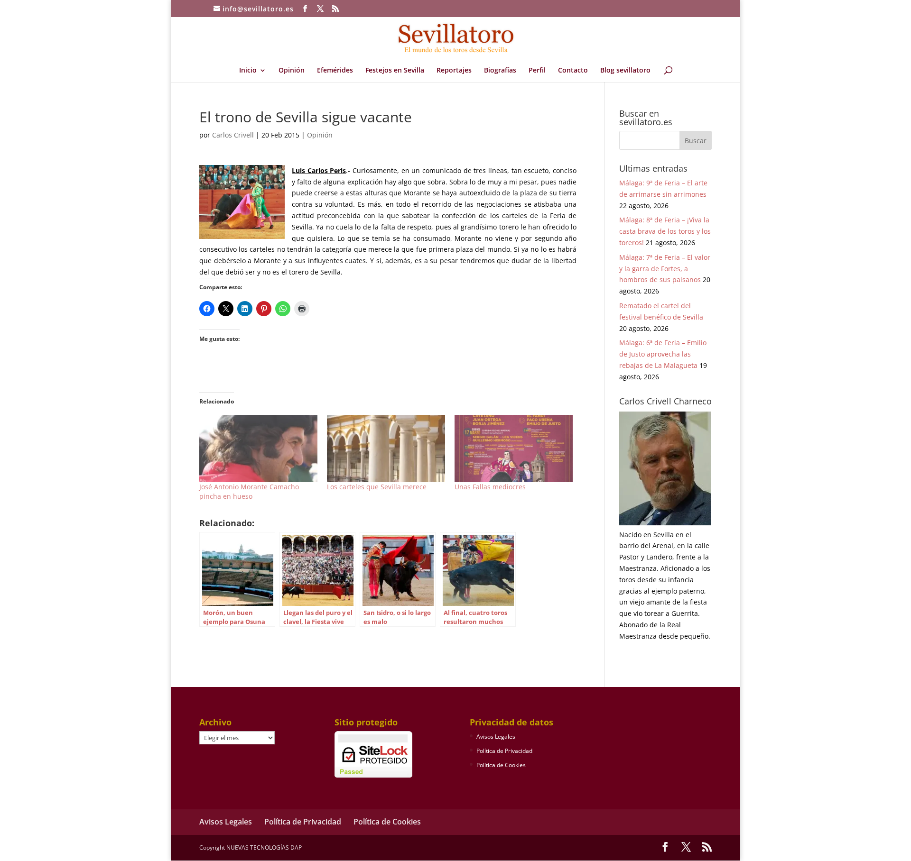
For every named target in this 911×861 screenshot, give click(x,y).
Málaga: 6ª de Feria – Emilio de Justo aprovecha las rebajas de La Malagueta (662, 354)
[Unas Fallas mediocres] (514, 448)
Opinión (292, 70)
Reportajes (454, 70)
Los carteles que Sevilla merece (377, 486)
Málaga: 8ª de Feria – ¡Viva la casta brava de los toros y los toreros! (665, 231)
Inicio (248, 70)
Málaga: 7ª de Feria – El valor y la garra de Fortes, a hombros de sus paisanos (664, 268)
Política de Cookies (501, 765)
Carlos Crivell (233, 134)
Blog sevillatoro (625, 70)
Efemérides (335, 70)
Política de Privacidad (504, 751)
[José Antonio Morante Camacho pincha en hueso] (258, 448)
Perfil (537, 70)
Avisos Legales (495, 737)
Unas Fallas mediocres (490, 486)
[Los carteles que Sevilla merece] (386, 448)
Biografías (500, 70)
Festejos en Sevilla (394, 70)
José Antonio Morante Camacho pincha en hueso (249, 491)
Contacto (573, 70)
